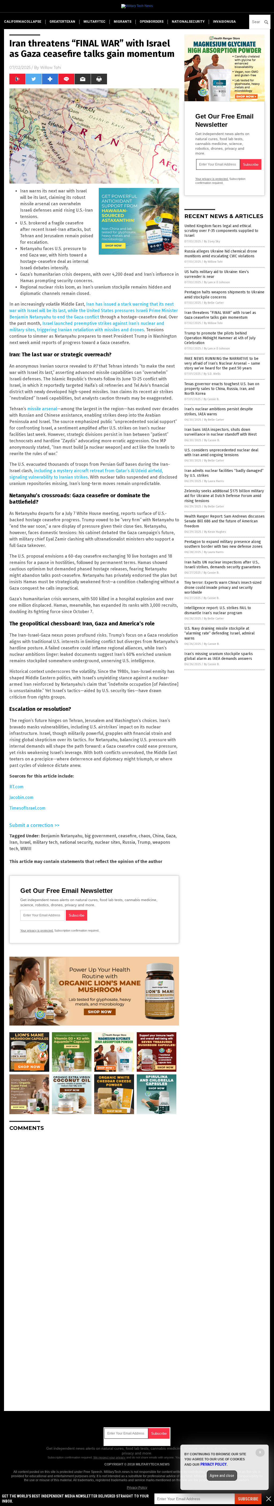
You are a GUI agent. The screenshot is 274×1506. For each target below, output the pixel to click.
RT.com (16, 786)
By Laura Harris (214, 481)
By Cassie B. (211, 399)
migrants (122, 21)
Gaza (171, 835)
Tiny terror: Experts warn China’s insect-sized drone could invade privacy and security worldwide (222, 587)
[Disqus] (94, 1202)
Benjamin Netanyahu (61, 835)
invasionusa (224, 21)
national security (76, 842)
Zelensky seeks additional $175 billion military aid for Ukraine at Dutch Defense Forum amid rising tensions (224, 496)
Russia (128, 842)
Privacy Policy (137, 1487)
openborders (151, 21)
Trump (143, 842)
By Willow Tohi (213, 261)
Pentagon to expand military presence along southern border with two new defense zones (223, 544)
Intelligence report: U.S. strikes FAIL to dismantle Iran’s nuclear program (217, 610)
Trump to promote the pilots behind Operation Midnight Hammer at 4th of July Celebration (220, 338)
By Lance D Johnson (217, 282)
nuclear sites (107, 842)
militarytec (94, 21)
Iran (13, 842)
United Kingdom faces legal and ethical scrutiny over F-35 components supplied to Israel (221, 231)
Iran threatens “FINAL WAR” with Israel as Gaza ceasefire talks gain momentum (220, 315)
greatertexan (62, 21)
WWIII (25, 848)
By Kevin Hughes (215, 532)
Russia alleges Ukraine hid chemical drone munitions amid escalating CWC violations (220, 253)
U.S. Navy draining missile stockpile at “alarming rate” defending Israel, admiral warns (219, 633)
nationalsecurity (188, 21)
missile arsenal (42, 408)
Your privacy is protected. (37, 930)
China (158, 835)
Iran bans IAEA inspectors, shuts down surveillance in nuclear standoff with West (220, 432)
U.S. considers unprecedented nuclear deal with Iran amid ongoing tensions (221, 452)
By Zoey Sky (212, 241)
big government (100, 835)
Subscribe (248, 1498)
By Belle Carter (214, 303)
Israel (25, 842)
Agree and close (222, 1475)
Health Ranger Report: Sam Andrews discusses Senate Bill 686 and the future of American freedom (224, 521)
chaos (144, 835)
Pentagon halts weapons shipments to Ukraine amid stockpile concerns (224, 294)
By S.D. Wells (212, 374)
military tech (45, 842)
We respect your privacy (109, 1457)
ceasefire (127, 835)
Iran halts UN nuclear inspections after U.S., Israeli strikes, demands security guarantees (222, 564)
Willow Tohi (50, 67)
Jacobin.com (21, 797)
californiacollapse (22, 21)
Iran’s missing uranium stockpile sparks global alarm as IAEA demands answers (218, 656)
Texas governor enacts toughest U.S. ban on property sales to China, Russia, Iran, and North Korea (221, 389)
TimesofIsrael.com (27, 808)
